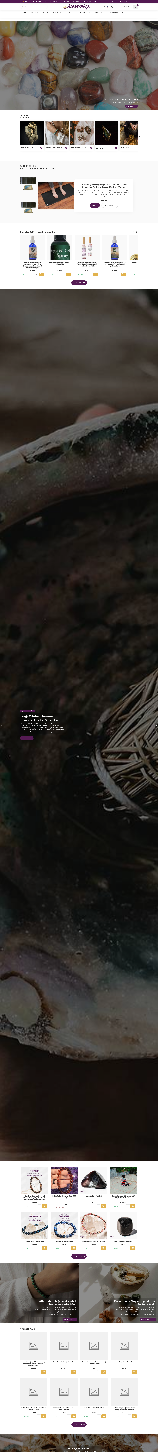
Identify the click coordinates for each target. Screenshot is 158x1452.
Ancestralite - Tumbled (94, 1196)
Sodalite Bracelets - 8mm (64, 1241)
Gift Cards (79, 16)
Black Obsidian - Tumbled (123, 1241)
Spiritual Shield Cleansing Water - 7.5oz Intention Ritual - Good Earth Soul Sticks (87, 264)
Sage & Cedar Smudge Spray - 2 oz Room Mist (59, 263)
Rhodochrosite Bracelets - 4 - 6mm (93, 1241)
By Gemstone (58, 12)
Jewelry (70, 12)
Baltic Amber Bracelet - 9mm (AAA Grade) (64, 1197)
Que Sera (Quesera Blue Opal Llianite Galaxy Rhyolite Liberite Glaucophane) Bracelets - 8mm (34, 1197)
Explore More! (78, 282)
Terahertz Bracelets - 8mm (35, 1241)
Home (25, 12)
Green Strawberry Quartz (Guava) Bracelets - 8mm (94, 1362)
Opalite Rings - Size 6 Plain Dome (94, 1408)
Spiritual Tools (84, 12)
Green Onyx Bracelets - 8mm (124, 1362)
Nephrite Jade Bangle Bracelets (64, 1362)
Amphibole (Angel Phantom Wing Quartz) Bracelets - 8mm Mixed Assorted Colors (33, 1363)
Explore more (78, 1256)
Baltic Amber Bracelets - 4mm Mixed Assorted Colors (33, 1408)
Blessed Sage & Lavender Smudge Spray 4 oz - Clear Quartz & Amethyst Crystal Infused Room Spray (32, 265)
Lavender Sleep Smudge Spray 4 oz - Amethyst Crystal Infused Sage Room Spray (114, 264)
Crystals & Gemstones (39, 12)
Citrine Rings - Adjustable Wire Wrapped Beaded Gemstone (124, 1408)
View (93, 205)
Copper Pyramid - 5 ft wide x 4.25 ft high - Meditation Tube (123, 1197)
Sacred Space (100, 12)
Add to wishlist (108, 205)
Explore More (78, 1424)
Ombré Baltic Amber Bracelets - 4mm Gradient (64, 1408)
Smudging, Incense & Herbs (120, 12)
